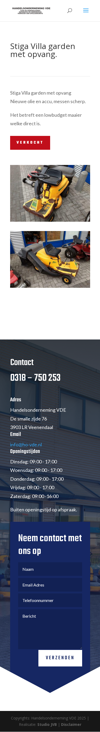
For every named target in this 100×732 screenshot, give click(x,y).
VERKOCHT (30, 143)
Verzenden (60, 658)
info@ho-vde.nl (26, 444)
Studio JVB (47, 724)
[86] (50, 287)
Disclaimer (71, 724)
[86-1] (50, 221)
